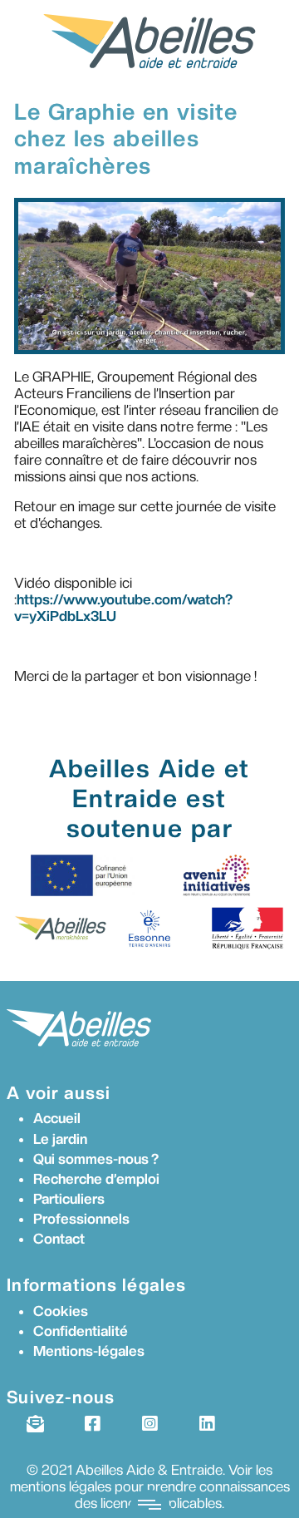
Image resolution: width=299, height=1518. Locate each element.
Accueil (57, 1118)
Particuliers (69, 1198)
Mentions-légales (89, 1351)
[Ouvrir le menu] (149, 1504)
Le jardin (60, 1139)
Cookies (60, 1311)
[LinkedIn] (206, 1424)
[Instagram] (149, 1424)
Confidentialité (80, 1331)
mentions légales (60, 1486)
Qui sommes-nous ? (96, 1159)
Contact (59, 1238)
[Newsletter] (34, 1424)
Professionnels (81, 1218)
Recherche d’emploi (96, 1179)
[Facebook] (92, 1424)
